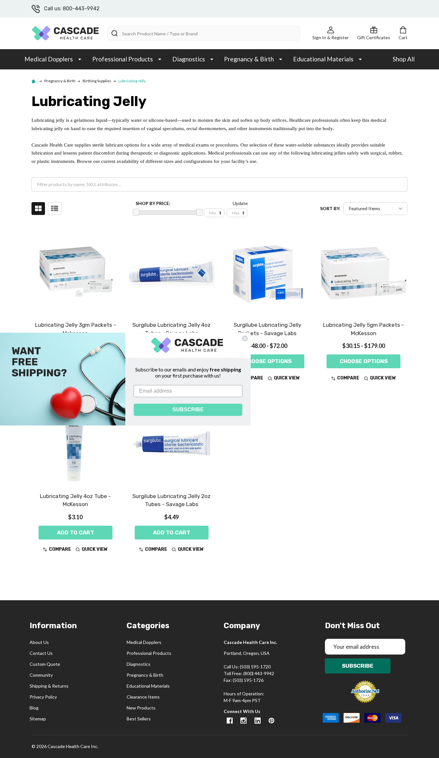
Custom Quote (45, 664)
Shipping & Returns (49, 686)
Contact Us (41, 653)
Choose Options (267, 361)
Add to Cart (75, 532)
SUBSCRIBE (188, 409)
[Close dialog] (245, 338)
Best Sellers (139, 718)
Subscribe (357, 666)
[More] (79, 58)
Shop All (404, 59)
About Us (39, 642)
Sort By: (330, 208)
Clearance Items (143, 697)
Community (41, 675)
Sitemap (38, 718)
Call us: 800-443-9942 (72, 8)
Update (240, 203)
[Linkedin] (258, 721)
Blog (34, 707)
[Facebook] (230, 721)
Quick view (287, 378)
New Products (141, 707)
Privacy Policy (43, 697)
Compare (348, 378)
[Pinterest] (271, 721)
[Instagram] (243, 721)
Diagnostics (188, 59)
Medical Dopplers (48, 59)
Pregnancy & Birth (249, 59)
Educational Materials (323, 59)
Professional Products (122, 59)
